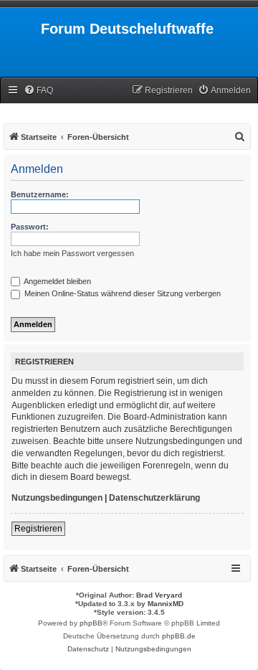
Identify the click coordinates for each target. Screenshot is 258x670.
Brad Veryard (159, 595)
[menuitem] (38, 90)
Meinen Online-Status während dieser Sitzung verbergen (121, 293)
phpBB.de (179, 636)
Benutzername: (40, 194)
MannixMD (165, 604)
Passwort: (30, 226)
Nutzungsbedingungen (56, 498)
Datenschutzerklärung (154, 498)
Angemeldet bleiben (56, 281)
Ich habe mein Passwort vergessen (72, 253)
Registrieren (38, 529)
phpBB (91, 623)
